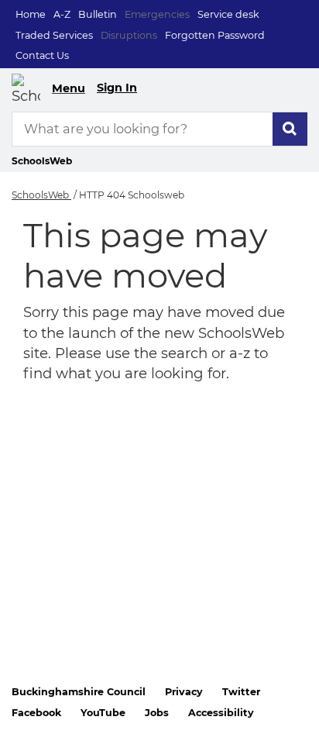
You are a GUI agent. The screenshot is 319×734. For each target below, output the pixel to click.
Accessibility (221, 712)
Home (30, 14)
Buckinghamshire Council (79, 692)
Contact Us (42, 55)
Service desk (228, 14)
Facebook (36, 712)
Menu (68, 88)
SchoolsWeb (41, 195)
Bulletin (97, 14)
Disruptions (129, 35)
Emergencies (157, 14)
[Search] (290, 129)
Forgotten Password (215, 35)
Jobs (157, 712)
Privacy (184, 692)
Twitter (241, 692)
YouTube (103, 712)
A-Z (61, 14)
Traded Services (54, 35)
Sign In (117, 88)
